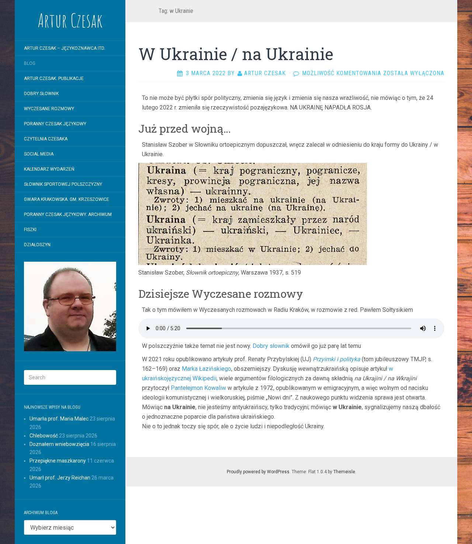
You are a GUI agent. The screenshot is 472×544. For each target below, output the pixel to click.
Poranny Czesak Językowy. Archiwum (68, 214)
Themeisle (344, 471)
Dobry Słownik (41, 93)
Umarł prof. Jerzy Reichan (60, 478)
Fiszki (30, 229)
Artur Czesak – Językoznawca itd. (64, 48)
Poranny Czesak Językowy (55, 123)
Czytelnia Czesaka (45, 139)
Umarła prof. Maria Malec (59, 419)
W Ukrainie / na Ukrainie (235, 53)
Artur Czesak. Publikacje (54, 78)
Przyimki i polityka (336, 359)
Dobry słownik (271, 345)
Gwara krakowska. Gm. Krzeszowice (66, 199)
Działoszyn (37, 244)
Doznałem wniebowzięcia (59, 444)
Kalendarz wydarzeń (49, 169)
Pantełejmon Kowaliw (198, 387)
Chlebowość (44, 436)
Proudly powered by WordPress (258, 471)
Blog (29, 63)
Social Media (38, 154)
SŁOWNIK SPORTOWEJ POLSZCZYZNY (63, 184)
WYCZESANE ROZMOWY (49, 108)
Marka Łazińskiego (206, 368)
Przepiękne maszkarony (58, 461)
